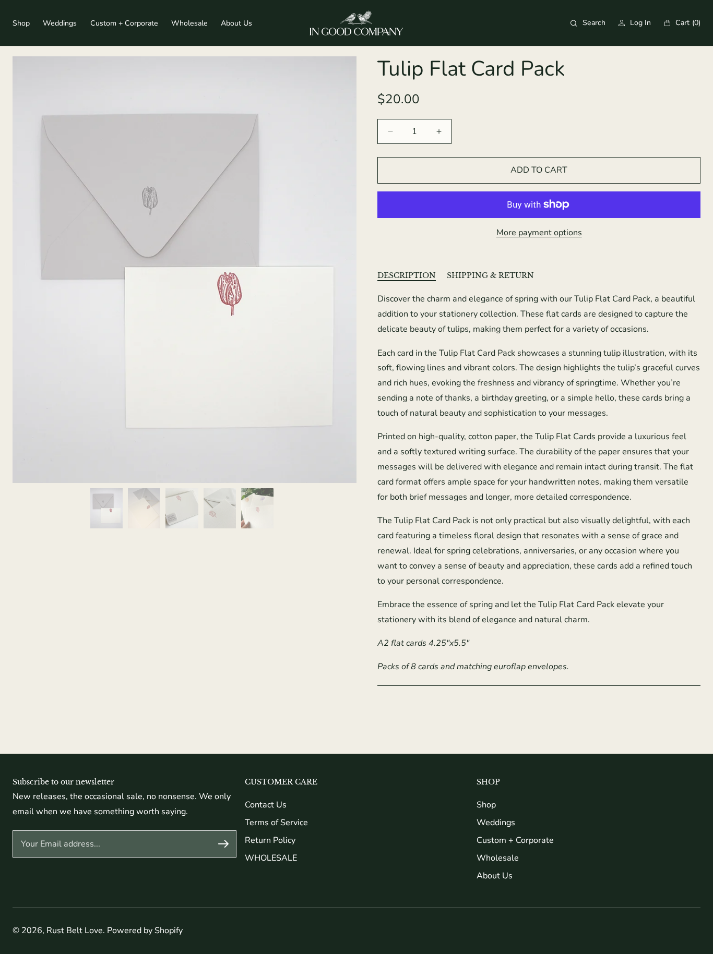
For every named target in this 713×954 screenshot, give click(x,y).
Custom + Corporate (515, 840)
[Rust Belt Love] (356, 22)
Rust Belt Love (74, 930)
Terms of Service (276, 822)
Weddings (496, 822)
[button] (588, 22)
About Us (495, 875)
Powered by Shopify (145, 930)
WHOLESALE (271, 858)
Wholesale (498, 858)
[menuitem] (21, 23)
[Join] (223, 844)
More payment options (539, 232)
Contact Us (266, 805)
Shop (486, 805)
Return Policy (270, 840)
